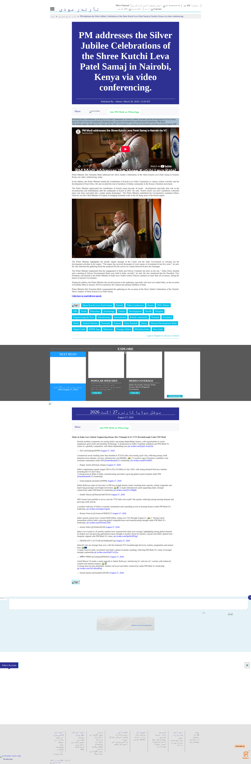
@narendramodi (111, 460)
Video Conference (135, 305)
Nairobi (119, 305)
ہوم (53, 16)
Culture (121, 311)
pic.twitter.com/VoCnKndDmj (89, 568)
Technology (109, 311)
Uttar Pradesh (130, 323)
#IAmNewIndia (142, 329)
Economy (167, 317)
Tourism (155, 317)
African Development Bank (164, 323)
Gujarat (117, 323)
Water (76, 323)
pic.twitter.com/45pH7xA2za (106, 552)
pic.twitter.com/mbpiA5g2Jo (98, 509)
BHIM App (94, 329)
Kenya (150, 305)
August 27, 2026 (108, 451)
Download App (175, 396)
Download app (7, 759)
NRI (75, 311)
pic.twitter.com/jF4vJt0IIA (141, 460)
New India (158, 329)
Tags (75, 305)
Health (148, 311)
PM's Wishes (163, 305)
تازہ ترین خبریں (67, 16)
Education (95, 311)
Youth (84, 311)
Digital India (79, 329)
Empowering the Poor (83, 317)
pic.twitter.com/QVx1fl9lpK (125, 490)
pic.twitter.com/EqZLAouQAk (140, 446)
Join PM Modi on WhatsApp (124, 112)
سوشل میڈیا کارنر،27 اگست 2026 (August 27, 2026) (68, 388)
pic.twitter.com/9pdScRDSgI (125, 536)
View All (96, 393)
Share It (3, 598)
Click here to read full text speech (86, 296)
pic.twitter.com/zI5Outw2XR (99, 523)
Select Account (9, 665)
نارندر (79, 8)
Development (135, 311)
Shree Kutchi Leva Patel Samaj (97, 305)
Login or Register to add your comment (163, 336)
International (120, 317)
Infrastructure (104, 317)
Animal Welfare (90, 323)
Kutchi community (139, 317)
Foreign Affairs (123, 329)
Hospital (159, 311)
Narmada (105, 323)
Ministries (108, 329)
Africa (144, 323)
